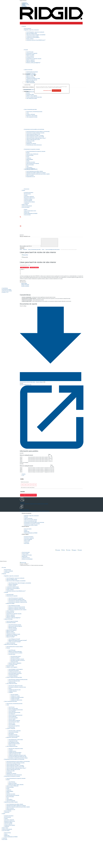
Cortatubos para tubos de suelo (14, 689)
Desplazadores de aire (30, 176)
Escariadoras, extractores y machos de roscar (17, 687)
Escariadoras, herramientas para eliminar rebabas (18, 757)
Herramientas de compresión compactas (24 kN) (18, 602)
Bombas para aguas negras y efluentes (16, 784)
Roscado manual (12, 654)
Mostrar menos (22, 280)
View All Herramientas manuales (15, 624)
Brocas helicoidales (30, 164)
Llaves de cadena (12, 719)
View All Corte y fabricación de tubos (16, 685)
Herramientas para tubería (14, 674)
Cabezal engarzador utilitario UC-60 (33, 134)
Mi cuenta (4, 567)
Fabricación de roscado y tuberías (30, 89)
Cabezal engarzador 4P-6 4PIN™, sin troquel (35, 135)
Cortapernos (28, 158)
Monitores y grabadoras (13, 584)
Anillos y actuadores (10, 611)
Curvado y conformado (30, 114)
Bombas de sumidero (13, 783)
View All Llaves (11, 707)
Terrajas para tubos (14, 661)
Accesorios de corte (30, 57)
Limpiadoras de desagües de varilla (33, 78)
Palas (27, 166)
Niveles (27, 156)
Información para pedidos (7, 290)
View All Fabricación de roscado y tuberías (34, 91)
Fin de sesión (6, 572)
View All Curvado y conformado (15, 730)
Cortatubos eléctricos (13, 691)
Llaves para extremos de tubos (14, 712)
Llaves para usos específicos (14, 725)
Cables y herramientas (30, 82)
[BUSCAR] (49, 242)
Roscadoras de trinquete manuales (17, 659)
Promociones (6, 812)
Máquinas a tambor (30, 75)
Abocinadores (11, 733)
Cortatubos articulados (15, 698)
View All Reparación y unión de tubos (16, 739)
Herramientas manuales (30, 73)
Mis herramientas (27, 193)
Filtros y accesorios (30, 175)
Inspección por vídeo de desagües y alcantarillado (35, 34)
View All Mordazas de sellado (14, 605)
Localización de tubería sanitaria (32, 36)
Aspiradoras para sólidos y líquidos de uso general (36, 172)
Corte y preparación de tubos (11, 746)
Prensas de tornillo (29, 155)
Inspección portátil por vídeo (31, 33)
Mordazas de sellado (30, 54)
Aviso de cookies (25, 553)
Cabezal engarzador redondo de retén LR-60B (35, 136)
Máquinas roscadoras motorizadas (15, 651)
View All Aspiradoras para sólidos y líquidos (34, 171)
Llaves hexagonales (12, 716)
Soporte (23, 190)
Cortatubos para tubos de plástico (15, 752)
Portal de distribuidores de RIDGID (30, 213)
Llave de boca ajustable (13, 717)
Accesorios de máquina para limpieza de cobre (17, 756)
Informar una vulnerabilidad (27, 559)
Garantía (25, 195)
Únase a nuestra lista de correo (30, 210)
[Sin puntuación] (23, 265)
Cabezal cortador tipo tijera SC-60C (33, 139)
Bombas (27, 152)
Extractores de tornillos (30, 162)
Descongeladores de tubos (14, 742)
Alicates (27, 160)
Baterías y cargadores (10, 615)
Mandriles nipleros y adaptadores (15, 663)
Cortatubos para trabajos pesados (17, 697)
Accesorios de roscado (13, 664)
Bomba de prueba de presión (14, 743)
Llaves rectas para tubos (13, 708)
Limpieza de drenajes (28, 69)
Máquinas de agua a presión (31, 79)
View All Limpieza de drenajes (32, 71)
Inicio (21, 249)
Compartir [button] (22, 269)
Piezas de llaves (12, 727)
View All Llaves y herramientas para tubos (34, 111)
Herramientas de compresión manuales (33, 58)
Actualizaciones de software (29, 201)
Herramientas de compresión (31, 53)
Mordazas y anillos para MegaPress (33, 62)
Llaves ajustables (12, 724)
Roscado (28, 93)
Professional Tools (25, 4)
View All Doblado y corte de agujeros (16, 669)
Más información (23, 281)
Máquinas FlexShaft (30, 81)
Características (5, 288)
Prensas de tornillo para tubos (14, 680)
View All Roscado (12, 650)
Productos (24, 26)
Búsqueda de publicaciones (29, 197)
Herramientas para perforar (14, 670)
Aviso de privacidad (26, 552)
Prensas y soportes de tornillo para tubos (34, 97)
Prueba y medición (29, 38)
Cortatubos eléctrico (12, 751)
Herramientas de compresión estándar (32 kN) (17, 600)
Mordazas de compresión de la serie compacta (17, 609)
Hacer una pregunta (34, 267)
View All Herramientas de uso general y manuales (35, 151)
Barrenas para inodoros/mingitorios (15, 626)
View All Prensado (9, 594)
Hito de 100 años (27, 214)
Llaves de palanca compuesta (14, 720)
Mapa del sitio (24, 556)
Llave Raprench (12, 713)
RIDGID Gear (26, 212)
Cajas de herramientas (10, 800)
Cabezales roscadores (15, 657)
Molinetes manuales (12, 627)
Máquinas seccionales (30, 77)
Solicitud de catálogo (28, 199)
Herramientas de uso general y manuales (32, 149)
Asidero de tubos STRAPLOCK (32, 154)
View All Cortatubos (14, 694)
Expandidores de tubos (13, 734)
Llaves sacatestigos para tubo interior (16, 709)
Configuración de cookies (47, 90)
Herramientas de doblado (13, 732)
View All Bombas (12, 781)
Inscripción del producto (28, 192)
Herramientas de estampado (14, 736)
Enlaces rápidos (25, 534)
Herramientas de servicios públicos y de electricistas (34, 129)
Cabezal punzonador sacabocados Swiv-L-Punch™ (36, 138)
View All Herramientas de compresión (16, 598)
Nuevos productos (27, 28)
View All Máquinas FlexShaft (14, 639)
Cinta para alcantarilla (13, 628)
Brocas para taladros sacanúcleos (15, 673)
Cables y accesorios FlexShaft (15, 641)
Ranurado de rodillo (30, 94)
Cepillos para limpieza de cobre (15, 753)
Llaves (43, 249)
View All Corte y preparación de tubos (16, 748)
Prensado (26, 49)
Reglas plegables (29, 159)
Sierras (10, 688)
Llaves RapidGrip (12, 711)
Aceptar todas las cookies (56, 90)
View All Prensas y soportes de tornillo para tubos (18, 679)
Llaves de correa (12, 723)
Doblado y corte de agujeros (31, 95)
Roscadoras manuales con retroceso (18, 660)
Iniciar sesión (26, 543)
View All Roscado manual (16, 656)
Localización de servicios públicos (32, 37)
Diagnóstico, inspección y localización (31, 29)
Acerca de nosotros (25, 207)
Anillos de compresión (30, 61)
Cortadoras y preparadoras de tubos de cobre (17, 755)
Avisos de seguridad (28, 200)
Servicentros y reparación (29, 196)
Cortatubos (11, 692)
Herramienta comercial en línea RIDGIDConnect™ (35, 40)
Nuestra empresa (25, 526)
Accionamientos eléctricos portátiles (15, 652)
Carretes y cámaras (12, 585)
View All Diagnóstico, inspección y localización (35, 32)
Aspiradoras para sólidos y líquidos (30, 169)
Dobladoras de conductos (31, 143)
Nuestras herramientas (26, 513)
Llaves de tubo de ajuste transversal (15, 715)
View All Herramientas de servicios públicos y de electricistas (38, 131)
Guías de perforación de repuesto (32, 163)
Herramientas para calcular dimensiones (34, 144)
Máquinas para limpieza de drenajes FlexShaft (18, 640)
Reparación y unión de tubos (31, 115)
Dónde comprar (25, 204)
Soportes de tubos (12, 682)
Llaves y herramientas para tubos (30, 109)
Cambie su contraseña (8, 571)
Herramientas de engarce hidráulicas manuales (35, 132)
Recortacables (29, 142)
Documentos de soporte (6, 289)
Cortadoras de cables (30, 140)
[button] (51, 0)
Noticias (25, 209)
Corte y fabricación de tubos (31, 98)
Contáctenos (26, 203)
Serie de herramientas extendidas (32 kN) (16, 599)
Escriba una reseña (24, 267)
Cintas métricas (29, 167)
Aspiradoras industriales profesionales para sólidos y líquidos (18, 806)
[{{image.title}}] (25, 254)
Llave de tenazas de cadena (14, 721)
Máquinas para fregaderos (31, 74)
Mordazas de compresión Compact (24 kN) (17, 608)
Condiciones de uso (26, 557)
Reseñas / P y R (5, 292)
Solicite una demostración (27, 205)
